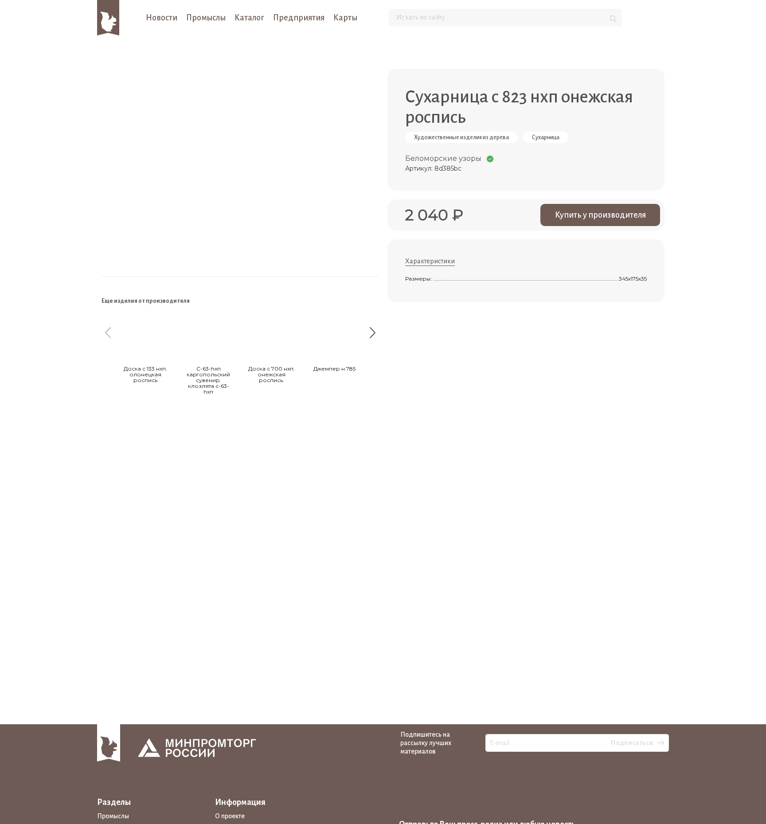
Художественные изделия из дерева (461, 137)
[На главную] (108, 17)
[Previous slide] (108, 332)
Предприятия (298, 17)
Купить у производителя (600, 215)
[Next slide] (372, 332)
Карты (345, 17)
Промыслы (206, 17)
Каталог (249, 17)
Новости (161, 17)
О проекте (230, 816)
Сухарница (545, 137)
